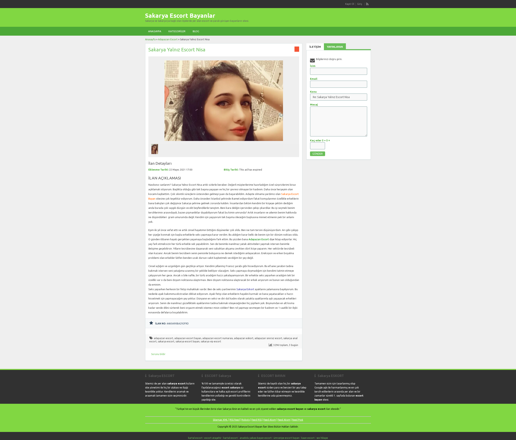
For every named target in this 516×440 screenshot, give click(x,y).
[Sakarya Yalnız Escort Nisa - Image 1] (155, 155)
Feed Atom (269, 419)
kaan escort (308, 438)
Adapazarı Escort (168, 39)
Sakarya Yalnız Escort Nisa (176, 49)
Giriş (359, 4)
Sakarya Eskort (245, 289)
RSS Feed (235, 419)
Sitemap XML (220, 419)
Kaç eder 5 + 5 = (320, 140)
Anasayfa (154, 31)
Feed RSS (257, 419)
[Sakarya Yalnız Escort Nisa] (223, 142)
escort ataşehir (213, 438)
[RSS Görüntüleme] (367, 4)
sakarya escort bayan (188, 341)
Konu (313, 91)
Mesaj (314, 104)
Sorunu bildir (158, 354)
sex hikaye (322, 438)
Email (313, 78)
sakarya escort (166, 341)
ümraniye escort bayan (287, 438)
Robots (245, 419)
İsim (312, 65)
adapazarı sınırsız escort (268, 338)
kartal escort (195, 438)
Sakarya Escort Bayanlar (180, 15)
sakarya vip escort (211, 341)
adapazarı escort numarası (217, 338)
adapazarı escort (163, 338)
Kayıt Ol (349, 4)
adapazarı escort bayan (187, 338)
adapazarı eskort (243, 338)
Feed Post (297, 419)
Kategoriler (177, 31)
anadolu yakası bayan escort (256, 438)
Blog (196, 31)
